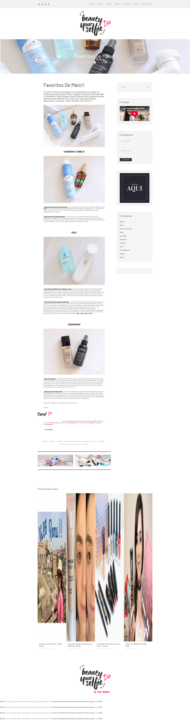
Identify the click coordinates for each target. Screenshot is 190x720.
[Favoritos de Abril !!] (56, 461)
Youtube (91, 422)
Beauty (101, 4)
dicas (79, 441)
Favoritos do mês (95, 50)
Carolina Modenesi (104, 62)
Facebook (73, 422)
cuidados (60, 441)
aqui (45, 208)
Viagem (127, 4)
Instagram (49, 424)
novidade (101, 441)
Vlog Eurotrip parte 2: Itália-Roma (51, 645)
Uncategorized (124, 250)
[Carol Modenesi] (95, 23)
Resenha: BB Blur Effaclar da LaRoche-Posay (80, 645)
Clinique (52, 441)
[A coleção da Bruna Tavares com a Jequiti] (109, 567)
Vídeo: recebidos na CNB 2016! (135, 645)
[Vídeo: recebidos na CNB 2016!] (138, 567)
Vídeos (117, 4)
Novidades (123, 236)
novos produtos (66, 444)
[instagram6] (39, 4)
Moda (109, 4)
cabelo (44, 441)
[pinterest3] (42, 4)
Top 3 (121, 246)
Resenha (122, 243)
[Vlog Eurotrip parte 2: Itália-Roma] (52, 567)
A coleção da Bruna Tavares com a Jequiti (108, 645)
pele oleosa (78, 444)
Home (92, 4)
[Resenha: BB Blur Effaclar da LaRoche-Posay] (80, 567)
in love (93, 441)
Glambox (86, 441)
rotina (86, 444)
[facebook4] (48, 4)
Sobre (135, 4)
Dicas (122, 225)
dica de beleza (70, 441)
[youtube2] (45, 4)
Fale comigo (146, 4)
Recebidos (123, 239)
